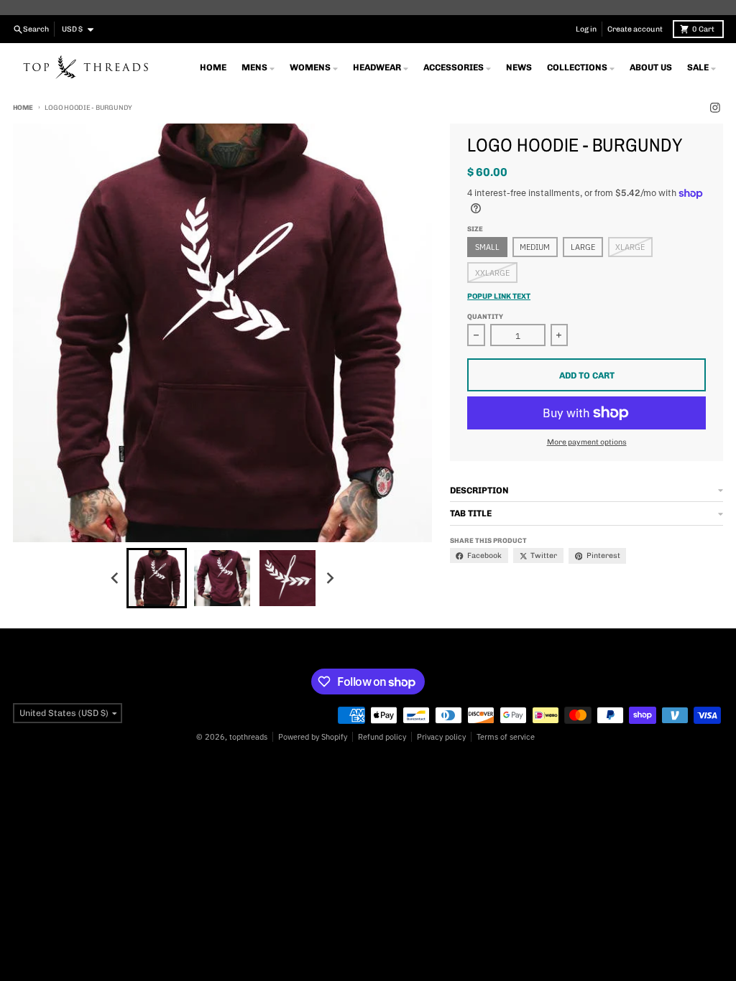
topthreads (248, 737)
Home (23, 107)
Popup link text (498, 296)
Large (583, 247)
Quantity (485, 316)
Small (487, 247)
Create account (635, 29)
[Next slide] (330, 577)
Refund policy (382, 737)
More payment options (587, 442)
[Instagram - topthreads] (715, 108)
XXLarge (492, 273)
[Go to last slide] (115, 577)
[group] (156, 578)
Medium (535, 247)
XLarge (630, 247)
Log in (586, 29)
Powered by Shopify (312, 737)
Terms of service (506, 737)
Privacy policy (441, 737)
